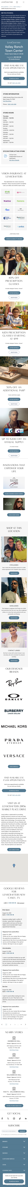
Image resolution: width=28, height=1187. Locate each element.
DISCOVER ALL (14, 766)
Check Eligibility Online (14, 239)
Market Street (14, 1058)
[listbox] (14, 967)
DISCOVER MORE (14, 515)
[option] (14, 986)
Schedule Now (14, 1181)
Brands (4, 1141)
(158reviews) (20, 903)
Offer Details (14, 293)
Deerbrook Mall (14, 1041)
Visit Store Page (14, 1050)
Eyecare (5, 1147)
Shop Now (14, 297)
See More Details (14, 160)
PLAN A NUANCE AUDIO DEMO (14, 494)
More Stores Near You (14, 1105)
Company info (7, 1170)
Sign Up (22, 1131)
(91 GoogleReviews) (14, 59)
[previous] (1, 1024)
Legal (4, 1164)
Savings (4, 1153)
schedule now (14, 78)
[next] (26, 1024)
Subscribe (14, 1125)
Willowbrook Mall (14, 1075)
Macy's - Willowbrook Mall (14, 1092)
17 (21, 1024)
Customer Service (8, 1159)
